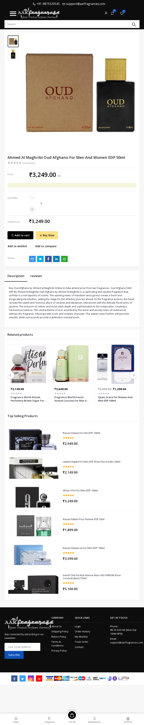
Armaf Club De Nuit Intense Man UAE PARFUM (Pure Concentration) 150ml (92, 577)
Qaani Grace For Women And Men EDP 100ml (115, 398)
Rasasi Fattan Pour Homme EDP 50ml (83, 519)
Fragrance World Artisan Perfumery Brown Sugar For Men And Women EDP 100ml (27, 398)
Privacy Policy (59, 650)
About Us (56, 626)
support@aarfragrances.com (126, 642)
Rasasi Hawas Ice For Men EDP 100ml (84, 548)
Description (16, 276)
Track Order (81, 641)
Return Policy (58, 636)
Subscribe (14, 655)
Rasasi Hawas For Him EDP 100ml (81, 433)
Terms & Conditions (57, 643)
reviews (36, 276)
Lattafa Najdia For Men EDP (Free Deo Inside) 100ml (91, 461)
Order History (82, 631)
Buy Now (48, 235)
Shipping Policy (59, 631)
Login (78, 626)
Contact (79, 647)
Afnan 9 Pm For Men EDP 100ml (80, 490)
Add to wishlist (17, 246)
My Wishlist (81, 636)
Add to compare (45, 246)
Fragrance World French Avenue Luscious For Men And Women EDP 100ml (72, 398)
